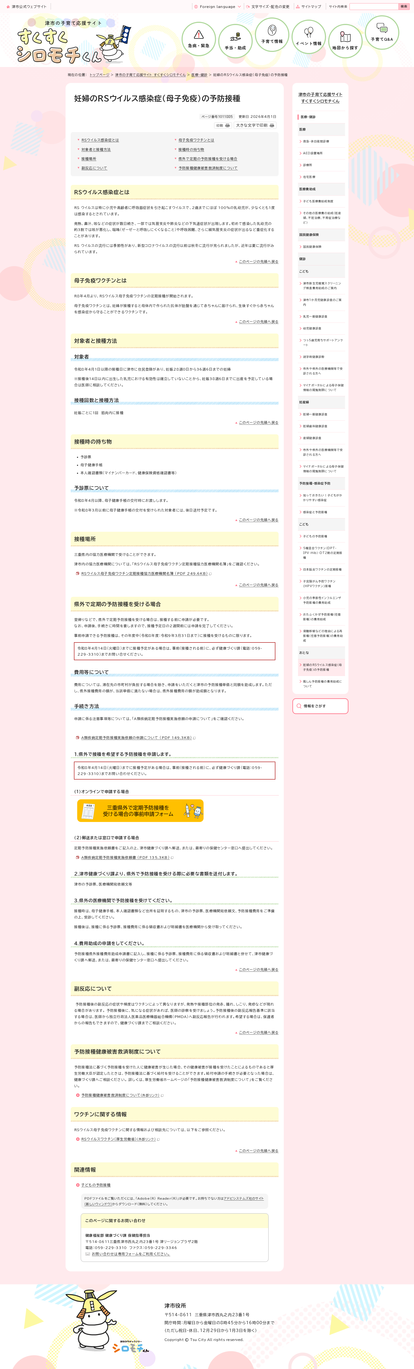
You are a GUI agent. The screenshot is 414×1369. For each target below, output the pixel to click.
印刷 (219, 125)
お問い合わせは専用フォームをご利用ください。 (131, 1254)
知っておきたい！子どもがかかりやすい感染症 (323, 498)
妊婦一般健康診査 (315, 414)
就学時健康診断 (314, 357)
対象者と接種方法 (96, 149)
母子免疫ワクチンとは (196, 140)
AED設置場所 (313, 153)
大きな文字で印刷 (252, 125)
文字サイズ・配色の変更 (270, 6)
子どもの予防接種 (96, 1185)
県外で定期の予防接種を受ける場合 (208, 159)
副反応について (94, 168)
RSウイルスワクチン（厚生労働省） (118, 1139)
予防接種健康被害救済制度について (208, 168)
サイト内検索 (338, 6)
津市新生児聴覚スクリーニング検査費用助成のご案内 (322, 286)
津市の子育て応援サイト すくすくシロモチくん (150, 74)
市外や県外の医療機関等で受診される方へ (323, 371)
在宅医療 (309, 177)
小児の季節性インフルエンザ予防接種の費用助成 (322, 600)
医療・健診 (199, 74)
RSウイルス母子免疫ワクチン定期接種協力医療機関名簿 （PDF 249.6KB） (144, 573)
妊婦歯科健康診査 (315, 426)
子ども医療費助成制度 (318, 201)
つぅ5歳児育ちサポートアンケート (323, 342)
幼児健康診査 (312, 328)
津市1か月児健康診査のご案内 (322, 302)
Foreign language (217, 6)
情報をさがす (315, 706)
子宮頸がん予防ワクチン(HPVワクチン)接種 (319, 584)
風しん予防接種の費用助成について (322, 684)
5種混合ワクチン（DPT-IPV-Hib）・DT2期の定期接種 (322, 553)
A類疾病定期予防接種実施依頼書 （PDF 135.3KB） (125, 857)
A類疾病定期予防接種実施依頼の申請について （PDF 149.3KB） (136, 737)
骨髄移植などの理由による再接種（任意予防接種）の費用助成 (323, 636)
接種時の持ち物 (191, 149)
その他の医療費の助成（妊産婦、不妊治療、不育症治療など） (322, 218)
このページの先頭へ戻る (259, 261)
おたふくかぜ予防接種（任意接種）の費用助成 (322, 617)
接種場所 (89, 159)
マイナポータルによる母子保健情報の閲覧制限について (323, 387)
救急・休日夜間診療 (316, 141)
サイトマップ (311, 6)
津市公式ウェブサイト (29, 6)
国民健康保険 (312, 246)
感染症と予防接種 (315, 512)
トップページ (100, 74)
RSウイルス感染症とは (100, 140)
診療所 (307, 165)
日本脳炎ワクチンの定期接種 (322, 569)
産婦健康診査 (312, 438)
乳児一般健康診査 (315, 316)
